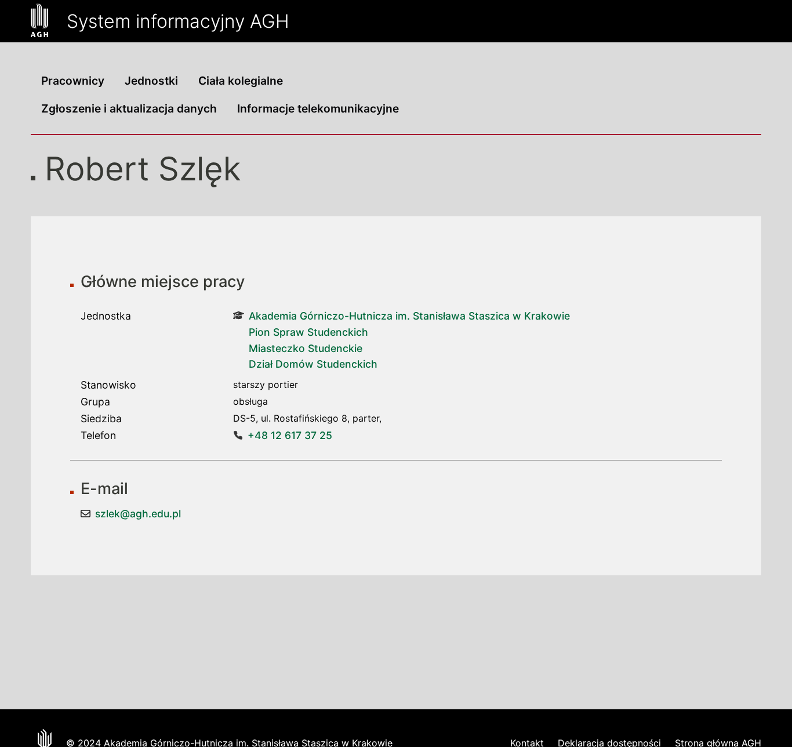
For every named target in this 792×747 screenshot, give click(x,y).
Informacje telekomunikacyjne (318, 108)
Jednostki (151, 81)
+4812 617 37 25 (290, 435)
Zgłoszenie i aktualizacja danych (129, 108)
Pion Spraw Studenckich (308, 332)
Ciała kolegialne (240, 81)
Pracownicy (72, 81)
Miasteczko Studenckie (305, 348)
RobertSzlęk (143, 168)
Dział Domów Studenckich (313, 364)
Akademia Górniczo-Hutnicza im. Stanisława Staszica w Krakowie (409, 316)
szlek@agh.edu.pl (138, 513)
